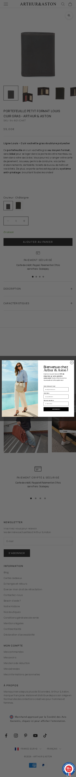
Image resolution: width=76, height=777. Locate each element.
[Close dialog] (71, 362)
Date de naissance (49, 400)
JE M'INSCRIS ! (56, 409)
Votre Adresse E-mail (49, 386)
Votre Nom (46, 393)
